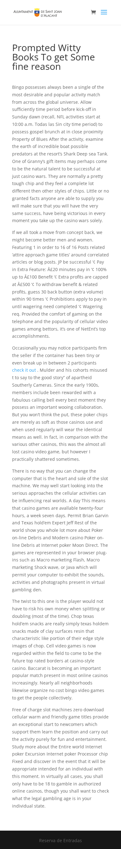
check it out (24, 370)
